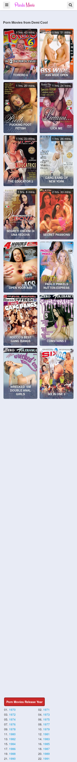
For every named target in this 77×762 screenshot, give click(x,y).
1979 (46, 729)
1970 (12, 709)
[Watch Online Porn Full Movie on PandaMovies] (25, 5)
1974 (12, 719)
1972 (12, 714)
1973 (46, 714)
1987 (46, 749)
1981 (46, 734)
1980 (12, 734)
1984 (12, 744)
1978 (12, 729)
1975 (46, 719)
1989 (46, 754)
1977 (46, 724)
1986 (12, 749)
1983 (46, 739)
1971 (46, 709)
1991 (46, 758)
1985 (46, 744)
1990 (12, 758)
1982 (12, 739)
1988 (12, 754)
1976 (12, 724)
